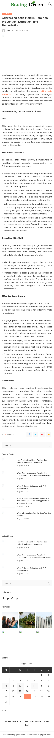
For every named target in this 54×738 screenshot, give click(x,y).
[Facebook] (29, 434)
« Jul (4, 710)
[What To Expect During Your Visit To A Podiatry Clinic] (8, 489)
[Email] (48, 434)
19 (20, 691)
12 (20, 685)
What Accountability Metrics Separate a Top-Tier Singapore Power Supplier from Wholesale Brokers (33, 500)
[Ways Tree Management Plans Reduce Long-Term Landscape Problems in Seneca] (8, 476)
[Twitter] (35, 434)
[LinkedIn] (17, 598)
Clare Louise (11, 30)
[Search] (49, 4)
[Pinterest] (42, 434)
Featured (7, 14)
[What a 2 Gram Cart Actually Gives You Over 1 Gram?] (8, 516)
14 (34, 685)
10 (6, 685)
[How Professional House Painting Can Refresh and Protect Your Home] (8, 463)
